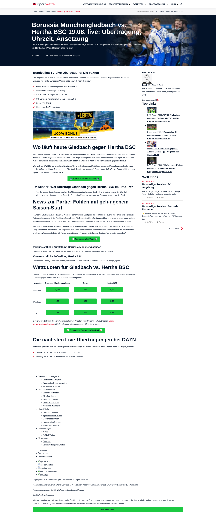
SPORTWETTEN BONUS (118, 4)
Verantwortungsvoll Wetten (54, 445)
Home (35, 12)
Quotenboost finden (51, 419)
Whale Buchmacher (51, 402)
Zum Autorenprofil (149, 100)
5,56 (112, 312)
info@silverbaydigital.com (43, 495)
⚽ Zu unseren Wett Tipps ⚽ (84, 239)
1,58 (57, 312)
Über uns (46, 441)
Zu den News (174, 229)
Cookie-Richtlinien (62, 503)
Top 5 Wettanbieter (47, 389)
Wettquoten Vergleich (51, 386)
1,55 (57, 301)
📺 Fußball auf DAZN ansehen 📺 (84, 178)
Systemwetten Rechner (52, 415)
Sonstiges (44, 438)
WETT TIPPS (138, 4)
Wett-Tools (44, 409)
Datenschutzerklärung (42, 503)
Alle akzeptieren (108, 509)
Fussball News (50, 12)
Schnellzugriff (45, 428)
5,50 (112, 290)
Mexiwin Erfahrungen (51, 406)
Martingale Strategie (51, 425)
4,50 (85, 290)
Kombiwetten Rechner (52, 422)
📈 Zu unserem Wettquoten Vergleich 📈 (84, 330)
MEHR (173, 4)
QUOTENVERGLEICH (157, 4)
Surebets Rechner (50, 412)
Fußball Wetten (49, 435)
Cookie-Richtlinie (45, 456)
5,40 (112, 301)
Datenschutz (43, 453)
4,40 (85, 312)
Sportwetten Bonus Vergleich (54, 383)
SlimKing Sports (49, 396)
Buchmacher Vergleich (49, 376)
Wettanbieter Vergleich (52, 380)
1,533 (57, 290)
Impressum (42, 450)
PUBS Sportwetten (50, 399)
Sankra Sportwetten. (51, 393)
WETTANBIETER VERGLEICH (94, 4)
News (41, 12)
